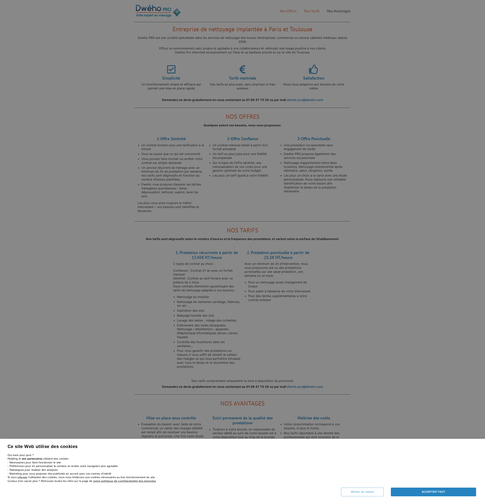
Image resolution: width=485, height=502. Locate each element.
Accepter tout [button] (433, 491)
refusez (22, 477)
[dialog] (242, 251)
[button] (365, 492)
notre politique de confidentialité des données (124, 480)
